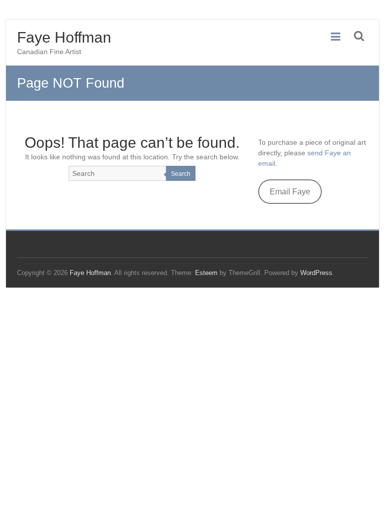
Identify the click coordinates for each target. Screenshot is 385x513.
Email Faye (290, 191)
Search (180, 173)
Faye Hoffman (64, 37)
